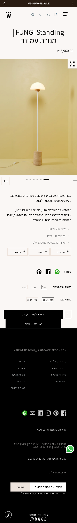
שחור (23, 287)
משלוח (41, 252)
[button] (33, 14)
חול (44, 287)
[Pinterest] (55, 413)
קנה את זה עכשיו (33, 323)
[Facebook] (62, 413)
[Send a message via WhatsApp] (70, 449)
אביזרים (18, 252)
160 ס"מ (32, 300)
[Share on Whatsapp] (57, 271)
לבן (34, 287)
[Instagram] (47, 413)
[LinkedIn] (39, 413)
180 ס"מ (48, 300)
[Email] (31, 413)
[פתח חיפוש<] (32, 14)
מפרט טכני (60, 252)
